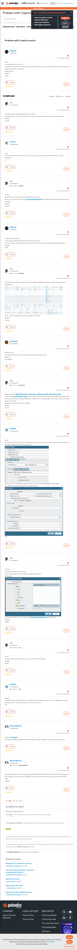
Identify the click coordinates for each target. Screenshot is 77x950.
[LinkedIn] (64, 917)
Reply (66, 84)
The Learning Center (50, 923)
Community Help (49, 919)
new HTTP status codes (19, 396)
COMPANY (8, 911)
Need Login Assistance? (65, 26)
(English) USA (44, 3)
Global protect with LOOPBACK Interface (19, 892)
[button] (69, 937)
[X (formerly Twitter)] (64, 911)
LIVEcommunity (8, 27)
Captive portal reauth (13, 879)
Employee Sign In (69, 3)
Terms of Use (28, 919)
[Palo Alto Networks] (12, 905)
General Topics (11, 881)
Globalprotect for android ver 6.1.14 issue (19, 863)
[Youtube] (70, 911)
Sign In (60, 3)
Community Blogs (49, 915)
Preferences (69, 946)
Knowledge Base (49, 927)
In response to (17, 186)
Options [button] (67, 55)
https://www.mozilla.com (34, 199)
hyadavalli (14, 737)
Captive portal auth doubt (14, 885)
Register (53, 3)
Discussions (20, 27)
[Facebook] (70, 917)
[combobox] (30, 19)
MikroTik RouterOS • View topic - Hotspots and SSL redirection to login (38, 394)
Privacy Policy (50, 941)
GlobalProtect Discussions (14, 866)
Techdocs (46, 931)
